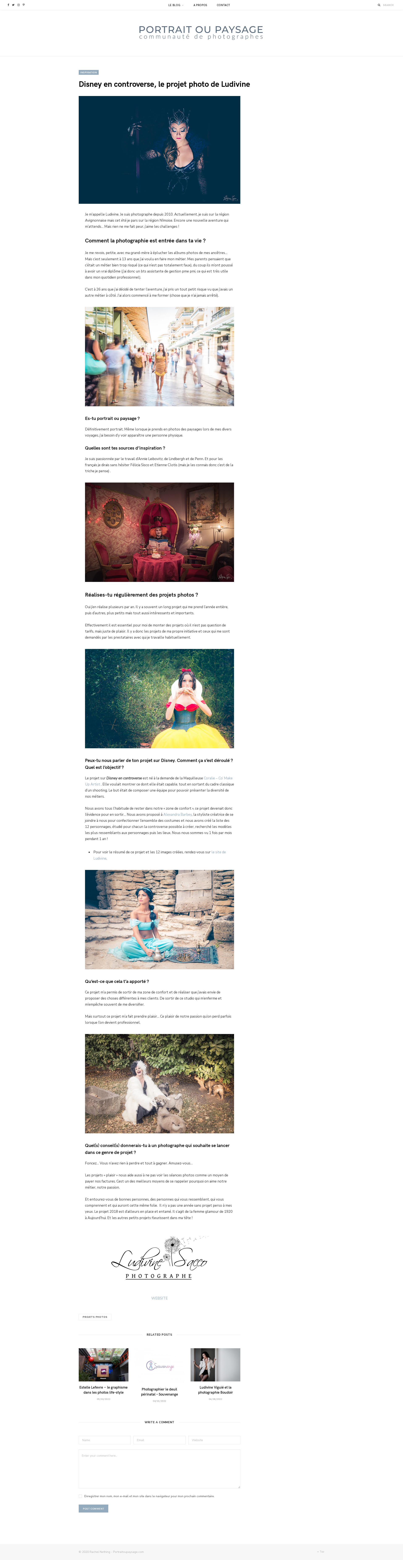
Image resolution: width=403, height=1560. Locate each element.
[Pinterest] (59, 240)
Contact (223, 5)
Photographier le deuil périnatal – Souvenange (159, 1391)
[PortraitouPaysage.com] (201, 33)
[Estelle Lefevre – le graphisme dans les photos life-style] (103, 1364)
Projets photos (95, 1317)
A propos (200, 5)
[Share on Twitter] (59, 229)
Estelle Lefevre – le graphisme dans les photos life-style (103, 1390)
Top (321, 1551)
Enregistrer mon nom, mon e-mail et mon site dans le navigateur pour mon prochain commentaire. (149, 1496)
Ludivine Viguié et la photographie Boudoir (215, 1390)
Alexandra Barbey (177, 814)
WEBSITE (159, 1298)
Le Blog (174, 5)
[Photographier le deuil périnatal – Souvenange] (159, 1365)
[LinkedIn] (59, 251)
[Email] (59, 262)
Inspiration (88, 72)
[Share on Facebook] (59, 218)
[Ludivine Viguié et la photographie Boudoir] (215, 1364)
